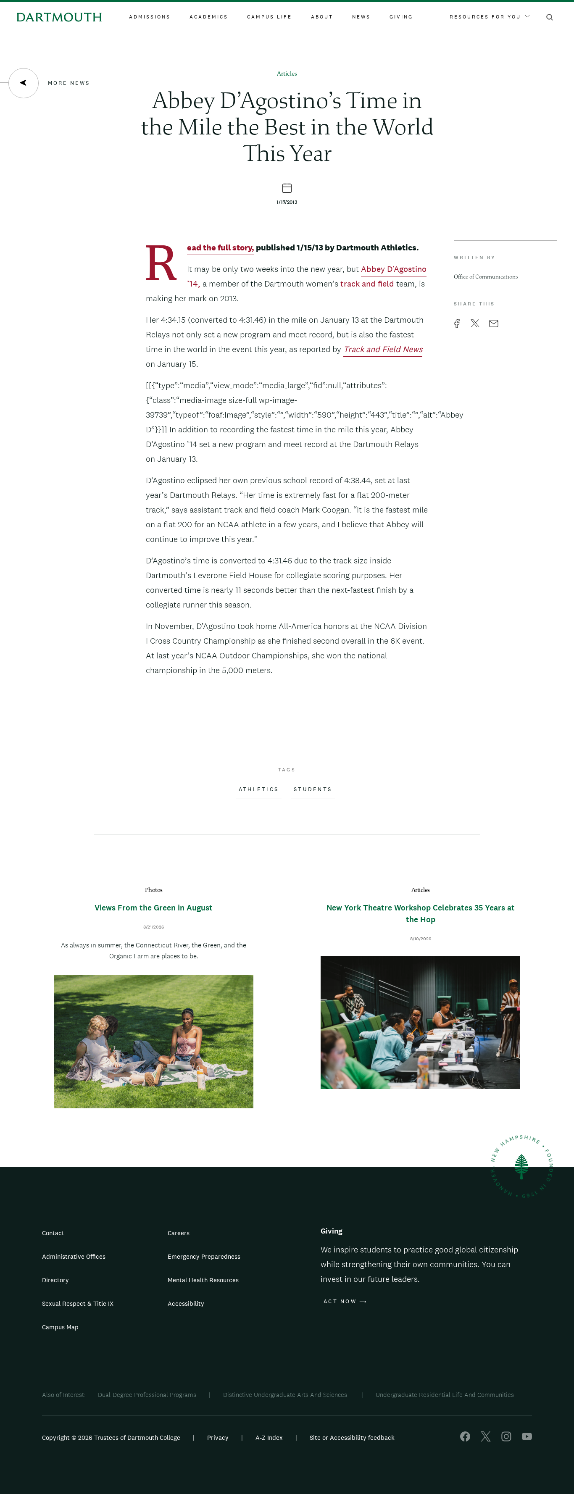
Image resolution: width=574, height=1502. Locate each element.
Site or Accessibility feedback (352, 1437)
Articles (287, 74)
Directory (55, 1280)
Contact (53, 1233)
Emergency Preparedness (204, 1256)
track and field (367, 283)
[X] (486, 1439)
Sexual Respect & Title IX (77, 1303)
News (361, 16)
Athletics (259, 789)
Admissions (150, 16)
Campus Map (60, 1327)
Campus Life (269, 16)
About (322, 16)
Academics (209, 16)
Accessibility (186, 1303)
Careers (179, 1233)
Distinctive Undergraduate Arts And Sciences (286, 1395)
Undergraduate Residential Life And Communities (445, 1395)
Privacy (218, 1437)
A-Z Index (269, 1437)
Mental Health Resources (203, 1280)
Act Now (340, 1301)
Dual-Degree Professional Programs (147, 1395)
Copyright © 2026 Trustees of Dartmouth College (111, 1437)
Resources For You (485, 16)
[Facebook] (465, 1439)
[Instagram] (506, 1439)
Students (313, 789)
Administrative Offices (73, 1256)
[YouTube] (527, 1439)
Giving (401, 16)
